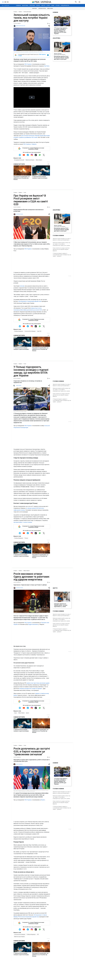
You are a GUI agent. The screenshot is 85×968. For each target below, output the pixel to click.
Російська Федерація (18, 331)
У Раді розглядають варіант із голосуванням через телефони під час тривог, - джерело (62, 255)
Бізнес (38, 5)
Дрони (27, 712)
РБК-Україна (27, 64)
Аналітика (25, 5)
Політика (32, 5)
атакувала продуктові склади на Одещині (30, 688)
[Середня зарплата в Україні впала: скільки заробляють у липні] (62, 597)
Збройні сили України (30, 159)
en (5, 2)
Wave (52, 5)
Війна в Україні (50, 8)
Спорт (48, 5)
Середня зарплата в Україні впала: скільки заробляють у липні (60, 605)
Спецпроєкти (65, 5)
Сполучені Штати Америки (30, 331)
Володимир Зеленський (19, 159)
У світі (25, 192)
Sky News (46, 66)
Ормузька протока (42, 8)
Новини (18, 5)
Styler (57, 5)
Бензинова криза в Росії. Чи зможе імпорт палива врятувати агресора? (61, 58)
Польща (26, 538)
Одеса (15, 712)
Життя (43, 5)
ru (8, 2)
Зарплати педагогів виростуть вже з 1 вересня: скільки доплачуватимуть (62, 239)
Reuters (43, 800)
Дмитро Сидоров (57, 53)
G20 (38, 934)
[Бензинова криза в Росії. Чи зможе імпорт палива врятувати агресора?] (62, 47)
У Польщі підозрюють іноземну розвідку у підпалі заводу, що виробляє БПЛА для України (60, 30)
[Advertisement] (32, 261)
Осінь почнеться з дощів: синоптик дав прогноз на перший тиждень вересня (61, 249)
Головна (15, 11)
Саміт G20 (39, 331)
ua (3, 2)
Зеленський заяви (27, 11)
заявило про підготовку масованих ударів (37, 683)
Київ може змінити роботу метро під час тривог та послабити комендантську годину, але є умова (61, 244)
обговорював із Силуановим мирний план (29, 301)
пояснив (22, 286)
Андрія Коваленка (33, 624)
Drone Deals (34, 8)
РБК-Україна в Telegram (29, 144)
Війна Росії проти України (19, 936)
